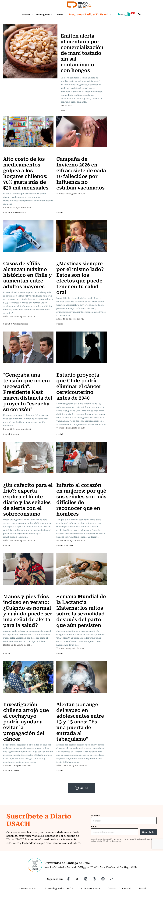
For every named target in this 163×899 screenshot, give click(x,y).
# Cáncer (15, 770)
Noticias (26, 14)
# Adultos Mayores (19, 323)
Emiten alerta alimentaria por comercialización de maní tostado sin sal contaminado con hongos (82, 53)
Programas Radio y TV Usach (88, 14)
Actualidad (67, 26)
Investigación (43, 14)
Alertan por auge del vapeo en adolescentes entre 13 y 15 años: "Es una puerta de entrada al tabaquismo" (80, 721)
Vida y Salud (11, 152)
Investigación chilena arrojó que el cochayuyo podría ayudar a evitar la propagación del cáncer (26, 721)
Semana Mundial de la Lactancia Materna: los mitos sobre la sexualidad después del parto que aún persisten (81, 610)
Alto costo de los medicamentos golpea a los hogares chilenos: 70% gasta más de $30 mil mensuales (25, 173)
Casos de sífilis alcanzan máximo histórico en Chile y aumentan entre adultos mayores (27, 274)
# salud (64, 110)
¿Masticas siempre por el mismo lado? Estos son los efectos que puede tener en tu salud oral (80, 277)
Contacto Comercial (119, 888)
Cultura (59, 14)
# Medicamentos (18, 212)
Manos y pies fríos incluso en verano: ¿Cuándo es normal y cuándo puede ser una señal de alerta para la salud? (27, 610)
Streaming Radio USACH (59, 888)
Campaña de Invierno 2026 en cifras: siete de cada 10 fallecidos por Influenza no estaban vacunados (81, 173)
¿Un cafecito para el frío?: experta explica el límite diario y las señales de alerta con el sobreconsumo (28, 499)
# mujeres (68, 545)
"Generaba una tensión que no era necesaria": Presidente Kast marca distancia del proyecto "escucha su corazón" (27, 392)
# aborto (15, 434)
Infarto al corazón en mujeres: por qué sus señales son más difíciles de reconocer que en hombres (81, 499)
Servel (142, 888)
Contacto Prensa (90, 888)
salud (84, 788)
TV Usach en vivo (27, 888)
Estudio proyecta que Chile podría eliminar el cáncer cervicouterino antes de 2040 (78, 386)
